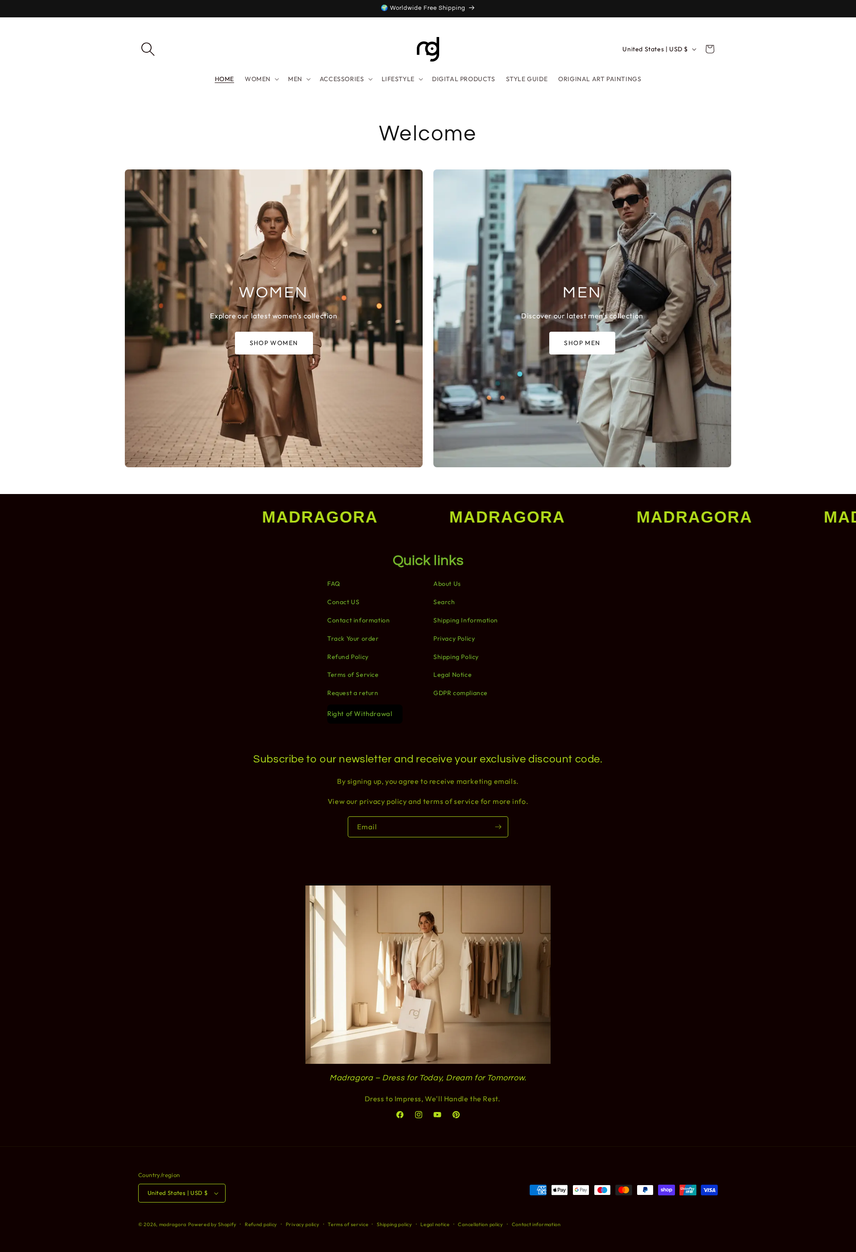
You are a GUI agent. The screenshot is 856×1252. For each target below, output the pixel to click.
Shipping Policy (456, 657)
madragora (172, 1224)
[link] (274, 318)
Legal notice (434, 1224)
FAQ (333, 584)
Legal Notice (452, 675)
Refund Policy (348, 657)
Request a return (353, 693)
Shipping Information (465, 620)
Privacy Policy (454, 638)
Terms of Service (353, 675)
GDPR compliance (460, 693)
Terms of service (348, 1224)
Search (444, 602)
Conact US (343, 602)
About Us (447, 584)
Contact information (358, 620)
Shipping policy (394, 1224)
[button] (148, 49)
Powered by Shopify (212, 1224)
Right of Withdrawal (359, 713)
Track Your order (353, 638)
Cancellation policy (480, 1224)
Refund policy (261, 1224)
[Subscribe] (498, 826)
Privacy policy (303, 1224)
